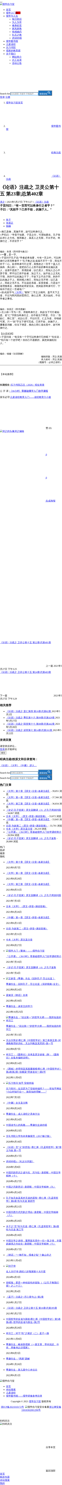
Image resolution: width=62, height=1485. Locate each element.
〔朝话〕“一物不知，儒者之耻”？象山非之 (28, 1255)
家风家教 (17, 28)
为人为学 (17, 22)
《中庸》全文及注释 (17, 1103)
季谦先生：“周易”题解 (18, 1358)
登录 (2, 97)
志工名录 (17, 60)
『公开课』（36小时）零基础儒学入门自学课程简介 (33, 832)
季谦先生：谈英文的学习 (19, 1006)
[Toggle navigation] (1, 2)
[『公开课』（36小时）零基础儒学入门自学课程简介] (25, 951)
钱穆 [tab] (8, 226)
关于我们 (11, 53)
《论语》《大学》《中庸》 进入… (18, 765)
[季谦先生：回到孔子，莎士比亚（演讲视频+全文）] (30, 978)
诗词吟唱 (17, 38)
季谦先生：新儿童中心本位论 (21, 1369)
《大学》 (19, 292)
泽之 (2, 202)
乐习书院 (11, 47)
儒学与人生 (12, 16)
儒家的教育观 (13, 50)
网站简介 (17, 57)
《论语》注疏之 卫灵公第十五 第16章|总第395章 (31, 1308)
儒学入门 (11, 13)
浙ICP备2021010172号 (12, 1407)
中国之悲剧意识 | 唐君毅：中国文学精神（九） (31, 1187)
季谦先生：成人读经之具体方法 (23, 1114)
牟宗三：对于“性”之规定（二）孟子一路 (27, 1333)
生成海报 (50, 500)
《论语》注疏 (41, 202)
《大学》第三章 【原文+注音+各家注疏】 (28, 803)
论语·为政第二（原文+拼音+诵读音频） (27, 825)
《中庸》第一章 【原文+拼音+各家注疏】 (28, 819)
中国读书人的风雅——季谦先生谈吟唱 (26, 1125)
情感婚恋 (17, 31)
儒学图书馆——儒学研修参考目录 (24, 1396)
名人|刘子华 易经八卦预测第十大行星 (26, 1271)
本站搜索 (11, 1389)
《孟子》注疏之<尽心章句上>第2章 (25, 1297)
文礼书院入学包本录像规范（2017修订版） (29, 1136)
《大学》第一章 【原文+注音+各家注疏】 (28, 797)
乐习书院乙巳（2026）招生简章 (27, 385)
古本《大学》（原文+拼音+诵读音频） (26, 816)
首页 (8, 9)
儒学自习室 (35, 1401)
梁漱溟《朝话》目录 (17, 995)
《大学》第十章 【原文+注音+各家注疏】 (28, 791)
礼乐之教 (17, 35)
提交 (3, 753)
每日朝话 (17, 19)
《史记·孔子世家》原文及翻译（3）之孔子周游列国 (33, 810)
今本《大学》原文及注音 (19, 829)
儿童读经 (11, 44)
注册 (7, 97)
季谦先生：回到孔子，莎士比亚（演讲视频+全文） (33, 984)
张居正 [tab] (9, 223)
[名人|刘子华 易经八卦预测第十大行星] (11, 1266)
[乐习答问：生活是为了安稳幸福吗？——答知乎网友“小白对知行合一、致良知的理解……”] (20, 1083)
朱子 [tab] (8, 219)
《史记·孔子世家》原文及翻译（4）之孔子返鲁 (31, 838)
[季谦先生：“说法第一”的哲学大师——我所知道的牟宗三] (34, 1020)
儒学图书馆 (12, 41)
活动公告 (17, 63)
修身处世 (17, 25)
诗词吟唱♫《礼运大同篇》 (20, 1161)
